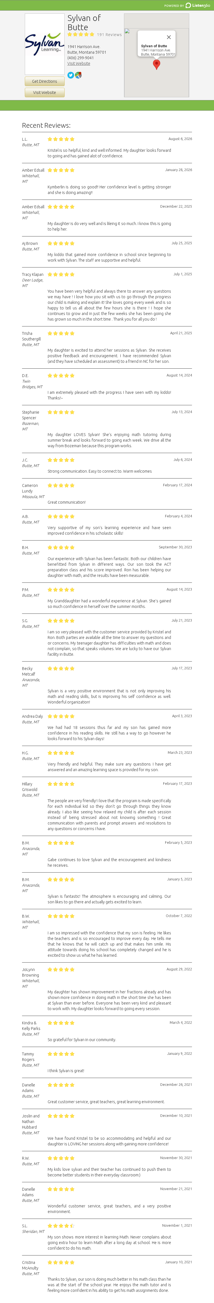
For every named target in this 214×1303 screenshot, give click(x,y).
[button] (156, 64)
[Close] (169, 37)
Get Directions (44, 81)
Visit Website (44, 92)
